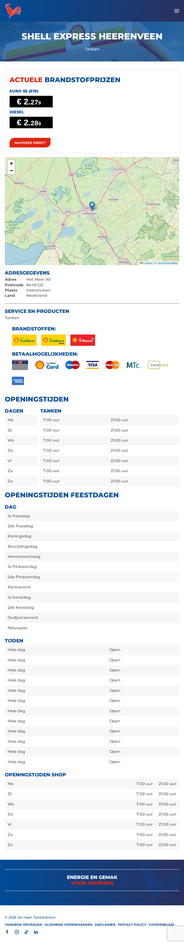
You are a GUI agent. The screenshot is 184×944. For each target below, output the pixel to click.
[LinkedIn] (36, 931)
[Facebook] (7, 931)
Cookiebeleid (161, 924)
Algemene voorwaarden (68, 924)
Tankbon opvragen (23, 924)
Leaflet (147, 263)
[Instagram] (16, 931)
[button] (176, 11)
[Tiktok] (26, 931)
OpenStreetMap (167, 263)
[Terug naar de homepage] (13, 11)
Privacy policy (132, 924)
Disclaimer (105, 924)
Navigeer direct (30, 143)
